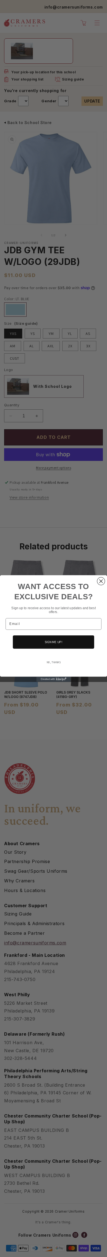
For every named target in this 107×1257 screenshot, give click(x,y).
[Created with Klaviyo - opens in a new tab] (53, 679)
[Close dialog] (101, 581)
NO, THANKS (54, 662)
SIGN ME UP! (54, 642)
